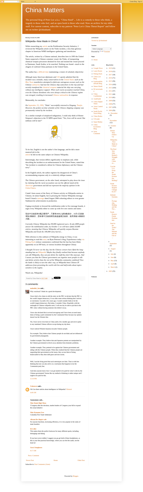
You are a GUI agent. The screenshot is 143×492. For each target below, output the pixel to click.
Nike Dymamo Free (37, 412)
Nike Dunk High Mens (38, 403)
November (113, 120)
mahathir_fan (35, 288)
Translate (107, 51)
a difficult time (43, 72)
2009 (110, 101)
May (112, 260)
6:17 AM (33, 451)
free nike (33, 429)
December (114, 113)
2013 (110, 88)
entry (45, 239)
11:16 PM (33, 379)
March (113, 267)
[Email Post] (52, 278)
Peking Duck (97, 74)
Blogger (75, 476)
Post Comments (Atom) (42, 464)
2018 (110, 71)
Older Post (81, 460)
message (41, 198)
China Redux (97, 116)
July (112, 254)
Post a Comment (33, 455)
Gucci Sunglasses (36, 447)
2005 (110, 271)
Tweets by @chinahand (99, 40)
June (112, 257)
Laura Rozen (97, 71)
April (113, 264)
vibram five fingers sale (38, 419)
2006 (110, 110)
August (113, 249)
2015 (110, 81)
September (113, 243)
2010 (110, 97)
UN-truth (96, 119)
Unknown (33, 386)
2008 (110, 104)
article (45, 46)
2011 (110, 94)
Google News (98, 68)
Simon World (97, 86)
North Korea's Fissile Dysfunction (113, 216)
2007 (110, 107)
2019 (110, 68)
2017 (110, 75)
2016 (110, 78)
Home (56, 460)
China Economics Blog (97, 127)
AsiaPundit (97, 99)
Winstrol (69, 389)
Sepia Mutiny (97, 122)
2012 (110, 91)
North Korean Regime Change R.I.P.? (113, 188)
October (113, 126)
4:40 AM (33, 392)
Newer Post (30, 460)
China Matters (44, 10)
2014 (110, 84)
